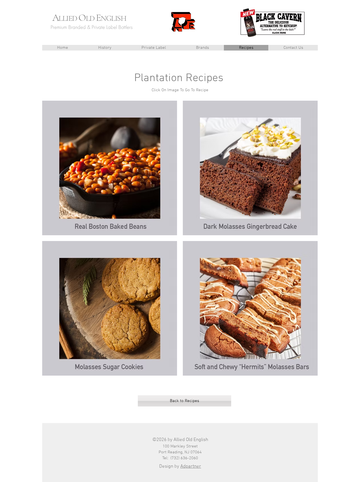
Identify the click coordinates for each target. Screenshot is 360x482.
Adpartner (190, 466)
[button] (202, 48)
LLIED (68, 18)
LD (91, 18)
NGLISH (113, 18)
